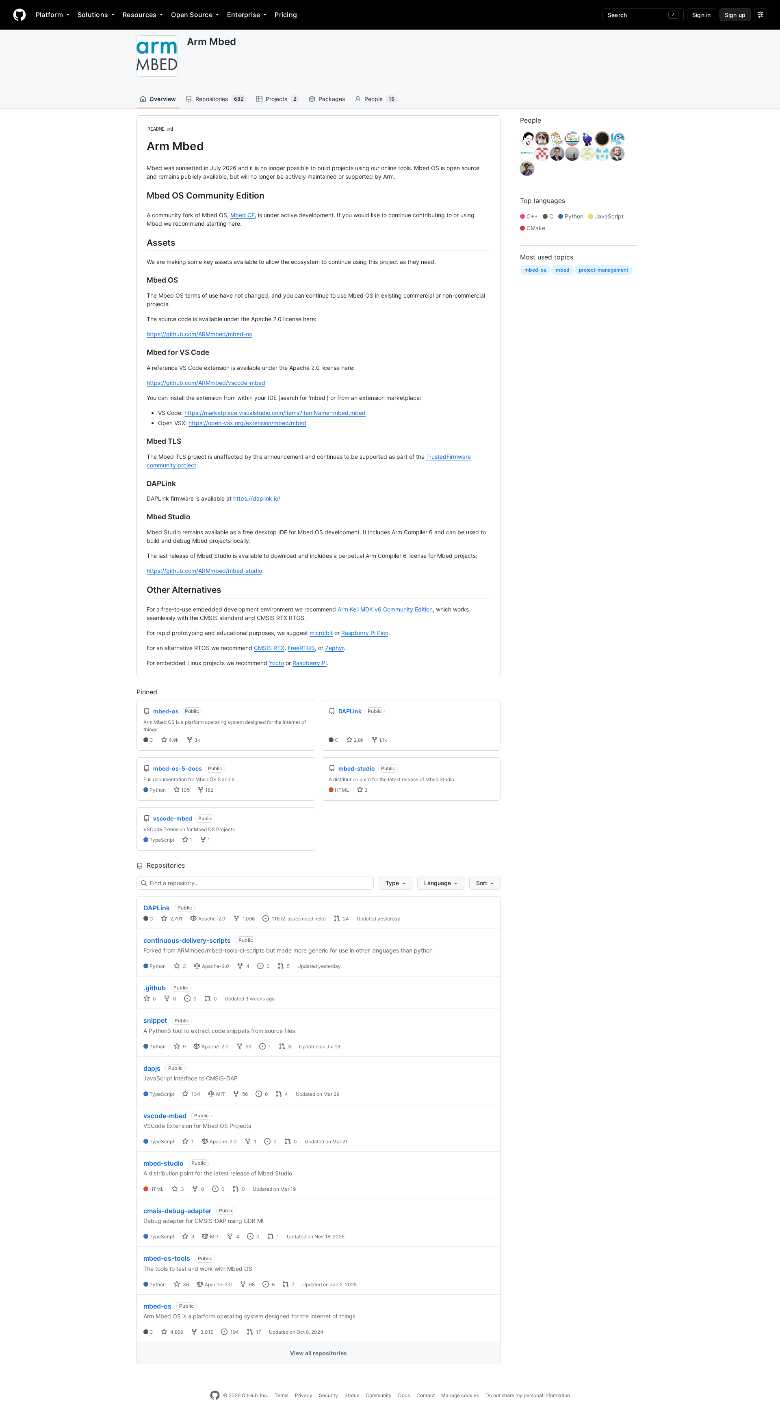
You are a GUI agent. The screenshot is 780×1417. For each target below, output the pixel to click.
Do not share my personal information (527, 1395)
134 (195, 1094)
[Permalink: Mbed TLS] (141, 441)
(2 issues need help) (303, 919)
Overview (163, 98)
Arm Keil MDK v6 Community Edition (385, 609)
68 (251, 1284)
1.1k (382, 740)
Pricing (286, 15)
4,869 (176, 1332)
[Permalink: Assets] (141, 242)
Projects (281, 98)
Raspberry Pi (309, 662)
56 (244, 1094)
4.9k (173, 740)
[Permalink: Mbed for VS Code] (141, 352)
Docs (404, 1395)
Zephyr (334, 647)
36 (185, 1284)
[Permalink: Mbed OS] (141, 280)
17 (258, 1332)
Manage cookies (460, 1395)
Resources (139, 15)
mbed (563, 270)
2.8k (358, 740)
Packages (331, 98)
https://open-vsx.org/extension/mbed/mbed (247, 422)
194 (234, 1332)
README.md (160, 129)
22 (248, 1046)
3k (196, 740)
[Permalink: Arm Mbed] (141, 146)
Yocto (276, 662)
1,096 (248, 919)
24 (345, 919)
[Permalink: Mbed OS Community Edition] (141, 195)
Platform (49, 15)
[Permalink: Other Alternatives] (141, 589)
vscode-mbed (164, 1116)
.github (154, 988)
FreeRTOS (301, 647)
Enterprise (243, 15)
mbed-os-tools (166, 1258)
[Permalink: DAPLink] (141, 483)
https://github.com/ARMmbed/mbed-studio (204, 570)
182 (208, 790)
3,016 (206, 1332)
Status (351, 1395)
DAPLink (156, 908)
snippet (155, 1020)
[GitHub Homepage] (215, 1395)
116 (275, 919)
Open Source (191, 15)
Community (379, 1395)
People (379, 98)
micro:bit (321, 632)
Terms (281, 1395)
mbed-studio (163, 1163)
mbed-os (157, 1306)
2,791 (175, 919)
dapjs (151, 1068)
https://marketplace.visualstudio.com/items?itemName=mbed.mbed (275, 412)
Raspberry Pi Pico (364, 632)
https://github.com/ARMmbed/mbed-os (199, 333)
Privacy (303, 1395)
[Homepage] (19, 14)
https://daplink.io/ (256, 498)
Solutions (93, 15)
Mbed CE (242, 215)
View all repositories (318, 1353)
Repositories (219, 98)
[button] (395, 883)
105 (185, 790)
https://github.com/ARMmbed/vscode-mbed (206, 382)
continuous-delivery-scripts (187, 940)
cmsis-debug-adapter (177, 1211)
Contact (425, 1395)
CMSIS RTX (269, 647)
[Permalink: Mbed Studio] (141, 517)
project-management (603, 270)
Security (328, 1395)
